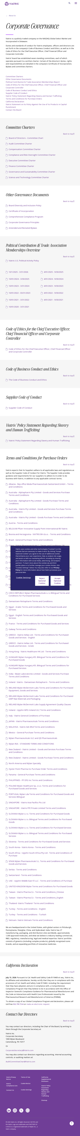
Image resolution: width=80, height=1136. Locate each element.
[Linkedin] (9, 1110)
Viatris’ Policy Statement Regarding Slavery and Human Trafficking (45, 1091)
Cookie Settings (26, 1090)
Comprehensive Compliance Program (26, 216)
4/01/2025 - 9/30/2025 (53, 272)
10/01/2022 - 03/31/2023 (19, 293)
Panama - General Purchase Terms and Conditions (32, 774)
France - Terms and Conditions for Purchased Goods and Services (39, 623)
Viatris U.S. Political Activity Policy (24, 260)
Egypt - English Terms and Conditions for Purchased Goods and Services (38, 616)
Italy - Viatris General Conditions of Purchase (29, 715)
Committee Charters (14, 76)
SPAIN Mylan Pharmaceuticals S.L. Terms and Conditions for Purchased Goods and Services (41, 862)
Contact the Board (13, 110)
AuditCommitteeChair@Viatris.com (20, 1061)
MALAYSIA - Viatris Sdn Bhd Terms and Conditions (32, 727)
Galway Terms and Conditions (22, 629)
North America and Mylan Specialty (25, 763)
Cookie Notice (25, 1083)
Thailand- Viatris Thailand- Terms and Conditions (31, 903)
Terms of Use (25, 1077)
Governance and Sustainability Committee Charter (32, 171)
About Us (12, 16)
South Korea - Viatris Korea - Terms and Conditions (32, 847)
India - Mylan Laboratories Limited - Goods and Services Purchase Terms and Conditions (39, 675)
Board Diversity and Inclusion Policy (25, 205)
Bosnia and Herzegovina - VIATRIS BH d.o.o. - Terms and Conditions (40, 534)
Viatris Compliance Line (11, 1085)
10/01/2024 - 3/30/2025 (19, 279)
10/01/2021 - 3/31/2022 (19, 299)
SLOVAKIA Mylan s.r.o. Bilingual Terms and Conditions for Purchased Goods (40, 820)
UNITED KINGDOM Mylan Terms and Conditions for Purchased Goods (41, 886)
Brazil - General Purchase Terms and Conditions (31, 540)
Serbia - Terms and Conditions (23, 869)
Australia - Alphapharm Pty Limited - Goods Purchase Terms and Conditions (38, 502)
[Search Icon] (69, 3)
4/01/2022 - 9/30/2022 (53, 293)
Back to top (68, 134)
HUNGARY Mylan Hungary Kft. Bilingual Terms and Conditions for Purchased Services (39, 667)
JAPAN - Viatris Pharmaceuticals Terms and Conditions (34, 721)
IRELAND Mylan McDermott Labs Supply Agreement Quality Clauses (40, 704)
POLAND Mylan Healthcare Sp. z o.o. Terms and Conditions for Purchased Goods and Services (37, 787)
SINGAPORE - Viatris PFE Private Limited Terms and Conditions (37, 808)
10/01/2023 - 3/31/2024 (19, 286)
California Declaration (15, 101)
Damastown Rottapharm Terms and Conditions (31, 601)
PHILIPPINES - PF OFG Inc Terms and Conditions (30, 780)
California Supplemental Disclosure (46, 1079)
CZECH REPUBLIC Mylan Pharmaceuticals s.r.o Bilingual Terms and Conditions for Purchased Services (39, 594)
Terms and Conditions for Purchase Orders (24, 99)
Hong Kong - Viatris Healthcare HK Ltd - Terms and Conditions (37, 651)
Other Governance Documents (18, 79)
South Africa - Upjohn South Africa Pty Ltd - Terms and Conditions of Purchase (40, 854)
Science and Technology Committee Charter (29, 177)
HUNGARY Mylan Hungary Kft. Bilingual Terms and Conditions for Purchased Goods (39, 658)
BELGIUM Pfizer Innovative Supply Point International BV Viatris (38, 528)
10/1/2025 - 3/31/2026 (18, 272)
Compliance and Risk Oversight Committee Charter (32, 155)
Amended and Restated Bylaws (23, 228)
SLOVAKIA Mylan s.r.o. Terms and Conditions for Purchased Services (40, 827)
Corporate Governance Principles (24, 222)
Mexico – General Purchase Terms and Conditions (31, 732)
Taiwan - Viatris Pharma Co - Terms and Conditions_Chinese (36, 892)
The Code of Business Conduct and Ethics (28, 380)
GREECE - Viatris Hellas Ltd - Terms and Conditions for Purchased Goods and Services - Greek (38, 644)
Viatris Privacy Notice (11, 1078)
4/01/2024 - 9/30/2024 (53, 279)
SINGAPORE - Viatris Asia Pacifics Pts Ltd (27, 802)
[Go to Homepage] (11, 3)
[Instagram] (15, 1110)
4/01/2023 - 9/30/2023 (53, 286)
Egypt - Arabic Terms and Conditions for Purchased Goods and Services (37, 608)
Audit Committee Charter (20, 143)
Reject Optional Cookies (42, 580)
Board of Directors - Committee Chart (26, 138)
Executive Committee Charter (22, 160)
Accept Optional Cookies (57, 580)
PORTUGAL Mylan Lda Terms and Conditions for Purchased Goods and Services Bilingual (41, 795)
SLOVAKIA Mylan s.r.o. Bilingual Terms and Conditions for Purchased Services (40, 834)
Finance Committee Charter (21, 166)
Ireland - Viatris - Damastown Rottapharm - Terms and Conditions (39, 682)
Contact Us (10, 1090)
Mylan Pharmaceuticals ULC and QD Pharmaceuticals (33, 738)
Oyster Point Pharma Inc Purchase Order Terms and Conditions (38, 769)
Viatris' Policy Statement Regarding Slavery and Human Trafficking (34, 96)
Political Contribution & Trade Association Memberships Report (33, 82)
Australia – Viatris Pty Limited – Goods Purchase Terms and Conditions (41, 517)
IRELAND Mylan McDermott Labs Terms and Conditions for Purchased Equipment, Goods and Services (41, 689)
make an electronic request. (38, 1004)
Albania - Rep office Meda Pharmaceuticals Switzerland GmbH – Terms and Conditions (41, 485)
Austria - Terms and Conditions (23, 523)
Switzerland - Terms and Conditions (25, 875)
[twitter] (21, 1111)
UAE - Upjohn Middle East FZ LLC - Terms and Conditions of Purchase (40, 880)
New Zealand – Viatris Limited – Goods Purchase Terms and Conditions (41, 757)
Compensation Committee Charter (25, 149)
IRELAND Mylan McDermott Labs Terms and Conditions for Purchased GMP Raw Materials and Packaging (41, 697)
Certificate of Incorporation (21, 211)
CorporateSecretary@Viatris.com (19, 1050)
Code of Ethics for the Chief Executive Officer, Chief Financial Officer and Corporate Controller (39, 350)
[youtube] (27, 1110)
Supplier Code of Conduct (16, 93)
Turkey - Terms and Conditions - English (27, 909)
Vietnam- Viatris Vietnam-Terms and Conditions (31, 920)
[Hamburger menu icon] (75, 3)
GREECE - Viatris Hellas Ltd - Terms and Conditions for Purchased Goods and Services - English (38, 636)
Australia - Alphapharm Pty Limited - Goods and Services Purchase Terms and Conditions (39, 493)
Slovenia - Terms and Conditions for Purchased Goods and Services (39, 841)
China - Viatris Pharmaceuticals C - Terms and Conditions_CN (36, 545)
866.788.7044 (18, 1004)
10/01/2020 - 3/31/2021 (19, 306)
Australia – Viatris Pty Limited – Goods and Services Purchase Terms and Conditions (40, 510)
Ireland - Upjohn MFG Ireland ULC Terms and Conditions (35, 710)
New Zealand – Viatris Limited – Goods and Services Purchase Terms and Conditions (40, 750)
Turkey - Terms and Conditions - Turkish (27, 914)
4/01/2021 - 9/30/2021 (53, 299)
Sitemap (44, 1100)
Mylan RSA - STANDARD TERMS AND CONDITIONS (31, 743)
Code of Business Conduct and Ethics (21, 90)
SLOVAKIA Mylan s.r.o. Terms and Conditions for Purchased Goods (39, 813)
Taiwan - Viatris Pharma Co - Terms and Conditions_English (36, 897)
